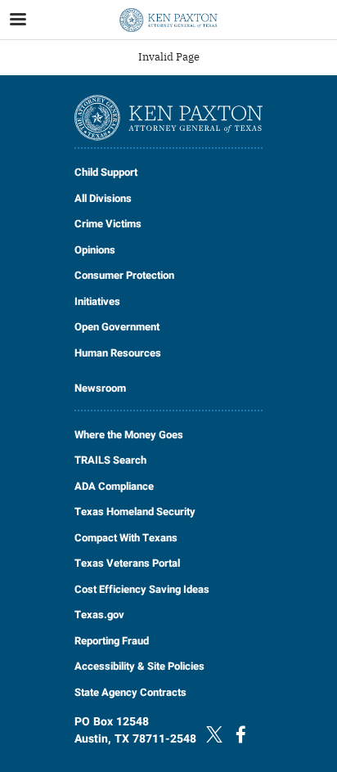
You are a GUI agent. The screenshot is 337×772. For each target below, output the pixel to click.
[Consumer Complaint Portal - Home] (168, 20)
